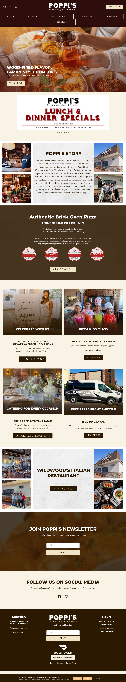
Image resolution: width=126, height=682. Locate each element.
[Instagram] (10, 7)
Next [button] (107, 112)
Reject (87, 678)
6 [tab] (68, 132)
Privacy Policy (71, 663)
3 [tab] (61, 132)
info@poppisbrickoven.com (19, 628)
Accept (77, 678)
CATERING (110, 16)
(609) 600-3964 (18, 632)
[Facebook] (4, 7)
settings (66, 679)
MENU (9, 16)
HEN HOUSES (63, 22)
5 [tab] (66, 132)
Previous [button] (19, 112)
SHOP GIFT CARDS (59, 16)
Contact (60, 663)
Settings (98, 678)
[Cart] (16, 6)
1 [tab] (57, 132)
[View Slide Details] (63, 112)
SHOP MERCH (86, 16)
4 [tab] (64, 132)
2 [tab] (59, 132)
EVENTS (31, 16)
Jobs (51, 663)
